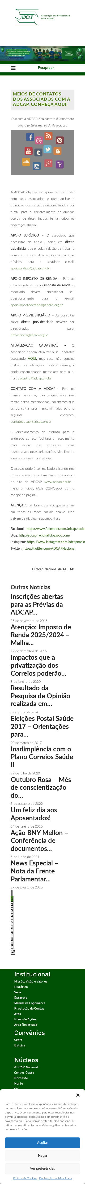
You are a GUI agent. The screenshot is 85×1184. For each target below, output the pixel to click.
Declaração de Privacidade (55, 1178)
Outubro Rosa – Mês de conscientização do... (41, 788)
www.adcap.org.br (58, 482)
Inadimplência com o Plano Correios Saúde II (42, 757)
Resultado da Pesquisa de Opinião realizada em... (40, 696)
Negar (42, 1155)
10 (13, 951)
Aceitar (42, 1143)
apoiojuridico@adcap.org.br (30, 268)
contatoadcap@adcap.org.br (31, 421)
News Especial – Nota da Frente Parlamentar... (34, 871)
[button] (78, 1095)
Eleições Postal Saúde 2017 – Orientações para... (42, 726)
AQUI (32, 358)
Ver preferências (42, 1168)
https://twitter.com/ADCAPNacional (49, 548)
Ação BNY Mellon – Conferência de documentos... (39, 841)
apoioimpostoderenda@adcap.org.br (37, 305)
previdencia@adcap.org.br (29, 335)
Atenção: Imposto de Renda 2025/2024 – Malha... (41, 635)
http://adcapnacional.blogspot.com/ (44, 535)
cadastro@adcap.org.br (34, 378)
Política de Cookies (25, 1178)
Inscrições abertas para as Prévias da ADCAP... (37, 604)
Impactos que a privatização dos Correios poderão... (38, 665)
